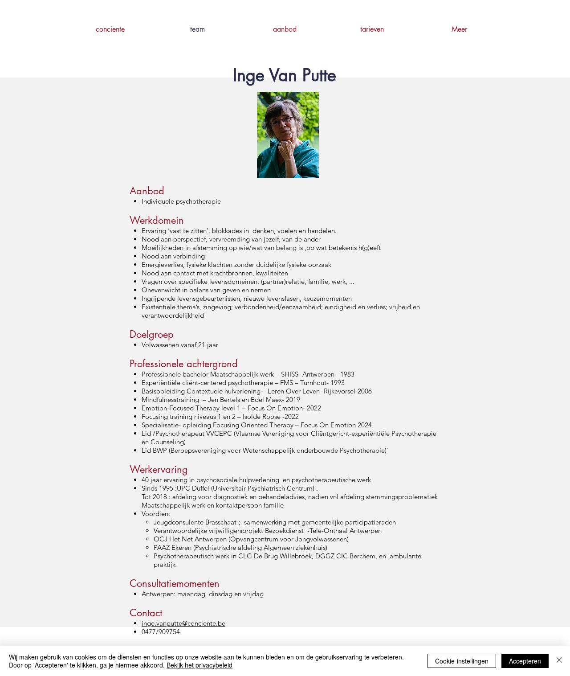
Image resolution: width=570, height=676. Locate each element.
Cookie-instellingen (462, 660)
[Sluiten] (559, 661)
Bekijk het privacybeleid (199, 664)
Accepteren (525, 660)
